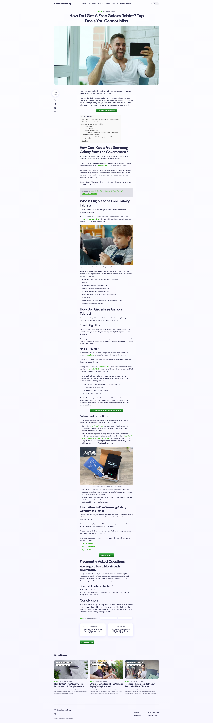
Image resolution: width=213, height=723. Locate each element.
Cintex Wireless (102, 166)
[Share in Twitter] (55, 100)
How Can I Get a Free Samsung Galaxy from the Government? (100, 119)
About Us (136, 712)
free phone (90, 355)
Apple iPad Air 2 (87, 550)
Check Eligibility (89, 126)
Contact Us (137, 715)
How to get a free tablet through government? (98, 137)
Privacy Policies (152, 715)
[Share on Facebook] (55, 104)
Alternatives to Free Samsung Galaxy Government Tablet (101, 132)
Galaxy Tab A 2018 (93, 438)
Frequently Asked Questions (91, 135)
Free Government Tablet (108, 618)
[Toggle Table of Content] (117, 117)
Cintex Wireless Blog (62, 3)
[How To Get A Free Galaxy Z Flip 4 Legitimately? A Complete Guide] (120, 629)
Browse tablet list (106, 555)
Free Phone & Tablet (125, 618)
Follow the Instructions (91, 130)
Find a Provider (89, 128)
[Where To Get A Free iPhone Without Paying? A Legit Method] (106, 669)
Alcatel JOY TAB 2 (88, 547)
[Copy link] (55, 111)
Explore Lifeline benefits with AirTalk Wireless (106, 410)
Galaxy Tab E (105, 438)
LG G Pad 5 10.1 (87, 544)
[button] (149, 3)
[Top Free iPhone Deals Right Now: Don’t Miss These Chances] (142, 669)
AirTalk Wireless (95, 369)
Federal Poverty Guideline (89, 219)
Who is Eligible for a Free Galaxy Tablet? (94, 122)
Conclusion (85, 141)
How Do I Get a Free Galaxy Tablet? (93, 124)
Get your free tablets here (106, 110)
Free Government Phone (64, 662)
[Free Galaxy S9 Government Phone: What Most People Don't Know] (93, 629)
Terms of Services (153, 712)
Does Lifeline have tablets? (93, 139)
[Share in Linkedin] (55, 108)
